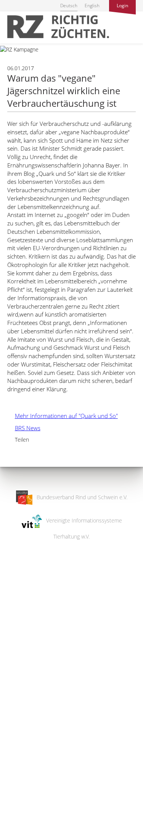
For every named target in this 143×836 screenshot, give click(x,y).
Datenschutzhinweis (24, 832)
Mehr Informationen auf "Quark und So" (62, 416)
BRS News (23, 428)
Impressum (13, 825)
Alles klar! (11, 804)
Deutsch (68, 5)
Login (122, 5)
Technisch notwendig (12, 708)
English (92, 5)
